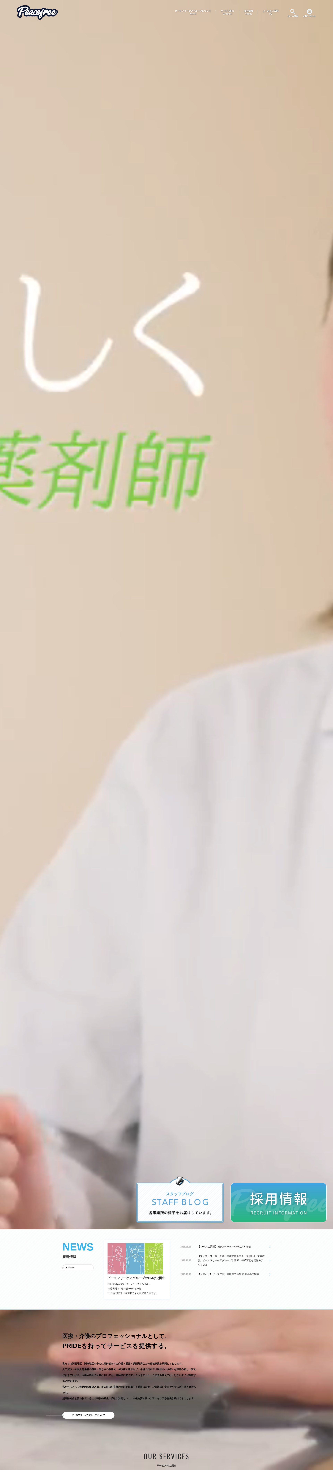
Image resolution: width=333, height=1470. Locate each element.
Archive (70, 1267)
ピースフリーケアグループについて (88, 1415)
